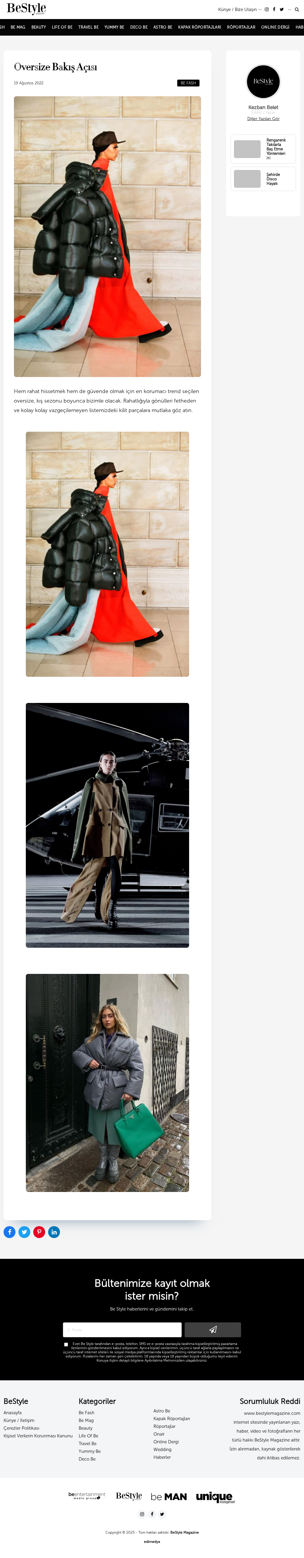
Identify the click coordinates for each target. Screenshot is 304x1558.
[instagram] (267, 9)
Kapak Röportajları (171, 1418)
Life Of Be (88, 1436)
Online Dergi (166, 1442)
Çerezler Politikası (21, 1428)
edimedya (152, 1542)
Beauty (85, 1428)
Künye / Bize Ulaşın (237, 9)
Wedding (162, 1449)
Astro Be (161, 1411)
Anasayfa (13, 1412)
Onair (158, 1434)
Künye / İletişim (19, 1420)
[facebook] (274, 9)
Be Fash (86, 1412)
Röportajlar (164, 1426)
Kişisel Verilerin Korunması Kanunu (38, 1436)
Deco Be (87, 1459)
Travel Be (87, 1443)
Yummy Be (90, 1451)
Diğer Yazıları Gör (263, 118)
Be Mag (86, 1420)
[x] (282, 9)
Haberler (162, 1457)
